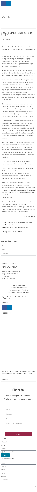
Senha (3, 445)
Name (3, 463)
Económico (31, 216)
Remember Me (9, 452)
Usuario (3, 438)
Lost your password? (7, 458)
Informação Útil (8, 39)
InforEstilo (5, 17)
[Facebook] (4, 307)
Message (4, 476)
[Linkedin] (9, 307)
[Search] (4, 383)
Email (3, 470)
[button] (18, 28)
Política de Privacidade (23, 373)
